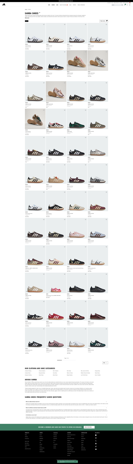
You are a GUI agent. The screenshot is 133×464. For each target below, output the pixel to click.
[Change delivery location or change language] (130, 3)
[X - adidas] (101, 441)
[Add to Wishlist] (44, 25)
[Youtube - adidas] (101, 449)
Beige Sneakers (70, 375)
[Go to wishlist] (127, 5)
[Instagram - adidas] (101, 438)
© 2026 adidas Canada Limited (66, 462)
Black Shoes (55, 375)
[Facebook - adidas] (101, 435)
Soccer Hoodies (98, 375)
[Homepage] (3, 4)
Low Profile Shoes (84, 375)
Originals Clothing (28, 375)
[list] (62, 21)
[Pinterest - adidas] (101, 443)
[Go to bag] (129, 5)
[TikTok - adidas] (101, 446)
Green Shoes (41, 375)
